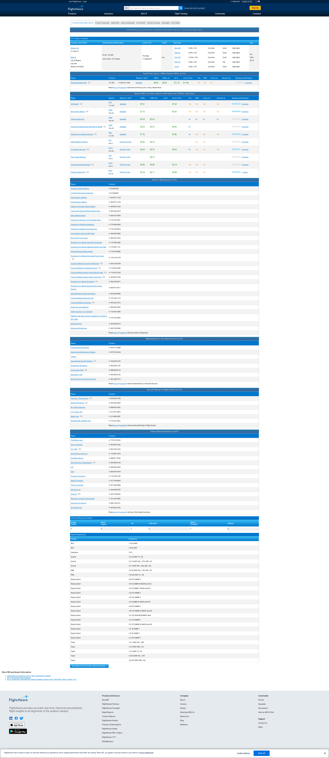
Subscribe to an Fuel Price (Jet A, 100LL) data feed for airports (29, 676)
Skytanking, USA (76, 375)
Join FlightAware (75, 1)
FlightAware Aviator (110, 720)
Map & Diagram (128, 23)
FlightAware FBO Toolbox (112, 733)
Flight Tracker (102, 23)
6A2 (110, 140)
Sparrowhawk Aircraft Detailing (82, 361)
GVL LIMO (74, 449)
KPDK (110, 110)
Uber (72, 472)
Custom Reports (108, 716)
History (183, 708)
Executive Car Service (78, 503)
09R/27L (178, 62)
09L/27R (178, 57)
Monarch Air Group (77, 403)
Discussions (263, 708)
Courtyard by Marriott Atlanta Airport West (85, 211)
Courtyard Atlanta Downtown (81, 303)
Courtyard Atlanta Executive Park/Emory (85, 264)
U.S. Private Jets (76, 412)
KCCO (111, 148)
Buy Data (176, 23)
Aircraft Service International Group (83, 379)
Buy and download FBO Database (19, 678)
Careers (183, 704)
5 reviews (245, 134)
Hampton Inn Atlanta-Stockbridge (82, 225)
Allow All (261, 753)
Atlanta (73, 57)
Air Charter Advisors (78, 407)
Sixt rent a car (76, 490)
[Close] (325, 753)
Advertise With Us (187, 712)
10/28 (177, 67)
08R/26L (178, 53)
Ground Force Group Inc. (79, 454)
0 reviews (248, 83)
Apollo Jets (75, 416)
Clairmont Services (77, 119)
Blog (182, 720)
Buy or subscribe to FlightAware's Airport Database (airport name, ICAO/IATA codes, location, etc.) (42, 679)
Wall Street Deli (76, 324)
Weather (115, 23)
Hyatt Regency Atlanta (79, 198)
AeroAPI (105, 700)
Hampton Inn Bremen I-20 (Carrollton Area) (86, 220)
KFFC (110, 133)
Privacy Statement (146, 753)
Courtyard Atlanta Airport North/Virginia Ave (86, 277)
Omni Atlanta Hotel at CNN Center (83, 234)
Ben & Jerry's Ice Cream (79, 238)
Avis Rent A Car (76, 508)
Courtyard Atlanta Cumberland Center (84, 268)
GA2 (110, 156)
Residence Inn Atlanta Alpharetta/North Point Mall (88, 247)
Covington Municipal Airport (80, 165)
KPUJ (110, 171)
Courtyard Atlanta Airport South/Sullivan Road (87, 273)
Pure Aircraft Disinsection (80, 348)
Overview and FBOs (83, 23)
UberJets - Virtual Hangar (80, 398)
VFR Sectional (153, 23)
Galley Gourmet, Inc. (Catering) (82, 312)
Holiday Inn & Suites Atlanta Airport (83, 207)
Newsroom (184, 716)
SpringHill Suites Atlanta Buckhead (83, 294)
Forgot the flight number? (194, 8)
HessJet (74, 494)
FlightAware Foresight (111, 708)
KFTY (110, 102)
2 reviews (245, 149)
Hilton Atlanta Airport (78, 216)
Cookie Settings (243, 753)
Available (139, 83)
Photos (261, 700)
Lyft (72, 467)
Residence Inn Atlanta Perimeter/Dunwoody (86, 243)
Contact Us (262, 723)
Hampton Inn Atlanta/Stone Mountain (84, 229)
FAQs (260, 727)
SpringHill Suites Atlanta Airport (82, 251)
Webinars (184, 725)
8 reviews (245, 112)
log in (116, 88)
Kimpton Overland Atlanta (80, 189)
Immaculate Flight (77, 370)
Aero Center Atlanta (78, 112)
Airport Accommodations (80, 307)
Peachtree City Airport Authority (82, 134)
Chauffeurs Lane (77, 440)
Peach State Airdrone (78, 157)
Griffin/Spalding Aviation (79, 142)
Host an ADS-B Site (266, 712)
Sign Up (255, 8)
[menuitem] (72, 13)
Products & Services (111, 696)
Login (85, 1)
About (182, 700)
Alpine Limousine (77, 481)
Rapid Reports (107, 712)
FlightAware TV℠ (109, 737)
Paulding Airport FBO (78, 172)
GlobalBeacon (107, 741)
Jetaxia (73, 357)
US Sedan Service (77, 458)
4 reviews (245, 104)
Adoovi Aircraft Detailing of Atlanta (83, 352)
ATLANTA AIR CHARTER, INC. (81, 421)
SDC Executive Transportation (81, 463)
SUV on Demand (76, 445)
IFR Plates (140, 23)
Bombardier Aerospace (79, 366)
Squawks (262, 704)
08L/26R (178, 48)
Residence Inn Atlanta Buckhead (82, 282)
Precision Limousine (78, 476)
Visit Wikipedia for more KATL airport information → (89, 666)
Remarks (166, 23)
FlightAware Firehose (110, 704)
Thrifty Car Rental (77, 485)
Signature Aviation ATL (79, 83)
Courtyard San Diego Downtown (82, 193)
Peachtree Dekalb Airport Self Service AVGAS (86, 127)
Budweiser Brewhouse (79, 328)
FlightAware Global (109, 729)
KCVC (111, 163)
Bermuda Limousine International (83, 499)
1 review (245, 172)
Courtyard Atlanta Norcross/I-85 (82, 298)
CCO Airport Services (78, 149)
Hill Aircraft (75, 104)
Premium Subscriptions (111, 725)
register (122, 88)
